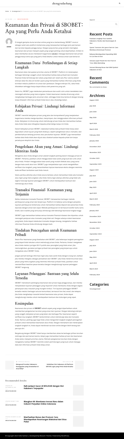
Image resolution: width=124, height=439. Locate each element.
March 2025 (94, 199)
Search (92, 20)
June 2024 (93, 251)
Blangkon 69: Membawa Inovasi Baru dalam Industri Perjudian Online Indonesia (43, 402)
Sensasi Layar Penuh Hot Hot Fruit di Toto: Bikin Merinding (103, 62)
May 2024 (93, 257)
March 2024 (94, 269)
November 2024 (95, 222)
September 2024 (96, 234)
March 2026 (94, 129)
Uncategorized (22, 19)
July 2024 (93, 245)
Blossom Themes (46, 436)
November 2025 (95, 152)
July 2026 (93, 106)
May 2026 (93, 117)
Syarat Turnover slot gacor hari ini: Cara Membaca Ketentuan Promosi (104, 48)
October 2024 (94, 228)
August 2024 (94, 240)
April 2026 (93, 123)
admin (9, 46)
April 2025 (93, 193)
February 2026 (95, 135)
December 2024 (95, 216)
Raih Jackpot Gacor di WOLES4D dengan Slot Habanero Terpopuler (44, 387)
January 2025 (94, 211)
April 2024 (93, 263)
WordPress (65, 436)
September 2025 (96, 164)
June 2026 (93, 112)
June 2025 (93, 181)
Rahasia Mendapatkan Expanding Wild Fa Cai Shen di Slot (103, 55)
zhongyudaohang (62, 3)
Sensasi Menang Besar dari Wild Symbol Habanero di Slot (104, 68)
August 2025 (94, 170)
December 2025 (95, 146)
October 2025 (94, 158)
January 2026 (94, 141)
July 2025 (93, 176)
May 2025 (93, 187)
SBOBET (55, 54)
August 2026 (94, 100)
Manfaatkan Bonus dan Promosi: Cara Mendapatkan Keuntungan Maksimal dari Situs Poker (45, 419)
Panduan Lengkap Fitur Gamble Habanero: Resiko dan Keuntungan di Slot (103, 41)
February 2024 (95, 275)
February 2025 (95, 205)
